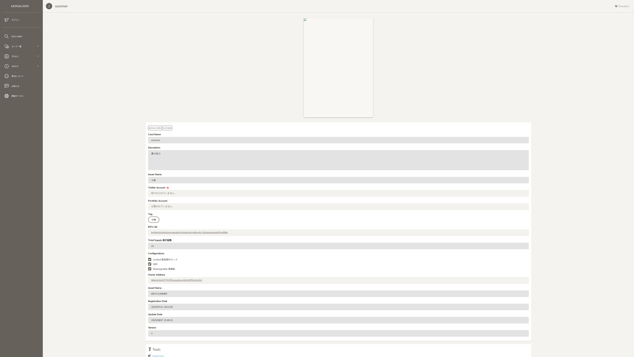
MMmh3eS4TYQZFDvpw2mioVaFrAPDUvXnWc (176, 280)
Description (154, 147)
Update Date (155, 314)
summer (61, 6)
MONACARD (20, 6)
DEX (155, 264)
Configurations (156, 253)
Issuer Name (155, 174)
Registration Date (157, 301)
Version (152, 327)
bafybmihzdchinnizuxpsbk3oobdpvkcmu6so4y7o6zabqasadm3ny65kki (189, 232)
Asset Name (154, 287)
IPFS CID (152, 226)
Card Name (154, 134)
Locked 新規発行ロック (165, 259)
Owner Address (156, 274)
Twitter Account (158, 187)
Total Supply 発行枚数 (160, 240)
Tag (150, 214)
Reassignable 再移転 (164, 268)
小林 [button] (153, 219)
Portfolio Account (157, 200)
